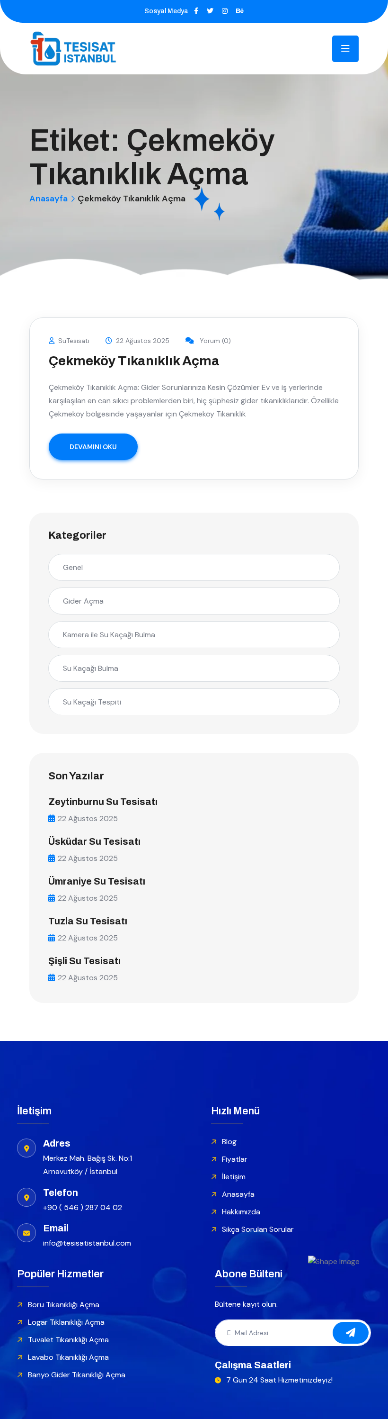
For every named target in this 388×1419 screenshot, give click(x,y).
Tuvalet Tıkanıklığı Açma (68, 1340)
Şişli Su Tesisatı (84, 961)
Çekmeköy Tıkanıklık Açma (134, 360)
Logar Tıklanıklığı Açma (66, 1322)
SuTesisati (73, 340)
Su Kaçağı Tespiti (92, 702)
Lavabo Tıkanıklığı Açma (68, 1357)
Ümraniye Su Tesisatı (96, 881)
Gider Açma (83, 601)
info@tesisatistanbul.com (87, 1243)
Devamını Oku (93, 447)
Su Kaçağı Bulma (90, 668)
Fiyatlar (234, 1159)
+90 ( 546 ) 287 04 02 (82, 1207)
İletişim (234, 1177)
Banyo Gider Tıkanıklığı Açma (76, 1375)
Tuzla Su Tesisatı (87, 921)
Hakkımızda (241, 1212)
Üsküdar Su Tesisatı (94, 841)
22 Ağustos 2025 (142, 340)
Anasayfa (48, 198)
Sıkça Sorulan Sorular (258, 1229)
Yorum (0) (214, 340)
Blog (229, 1142)
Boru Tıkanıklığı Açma (63, 1305)
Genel (73, 567)
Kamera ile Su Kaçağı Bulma (109, 635)
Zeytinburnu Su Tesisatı (103, 801)
